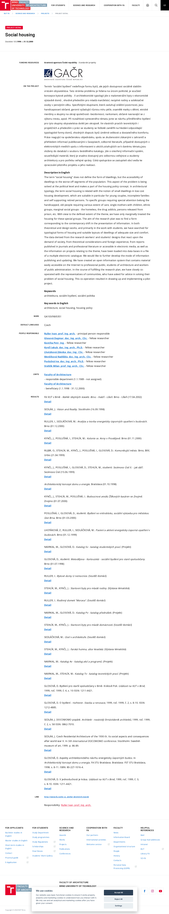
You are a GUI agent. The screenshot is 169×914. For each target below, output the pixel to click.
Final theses (37, 851)
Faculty (136, 5)
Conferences (65, 853)
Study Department (40, 832)
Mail (142, 835)
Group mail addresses (150, 839)
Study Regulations (40, 842)
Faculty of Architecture (57, 374)
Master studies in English (16, 840)
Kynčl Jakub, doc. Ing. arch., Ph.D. (63, 347)
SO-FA (143, 858)
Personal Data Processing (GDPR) (122, 866)
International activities (96, 839)
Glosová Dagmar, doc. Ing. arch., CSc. (65, 338)
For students (58, 5)
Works (62, 839)
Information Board (122, 837)
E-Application (11, 862)
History (117, 855)
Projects (45, 13)
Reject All (118, 899)
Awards (62, 835)
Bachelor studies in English (13, 834)
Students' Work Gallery (42, 855)
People (116, 851)
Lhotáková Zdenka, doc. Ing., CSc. (63, 352)
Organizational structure (124, 846)
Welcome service (94, 844)
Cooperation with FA (114, 5)
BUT (146, 849)
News (116, 832)
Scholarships (37, 846)
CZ (165, 5)
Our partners (92, 835)
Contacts (117, 860)
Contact (8, 853)
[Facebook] (144, 891)
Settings (118, 906)
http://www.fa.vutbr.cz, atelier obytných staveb (66, 797)
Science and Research (84, 5)
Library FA (145, 853)
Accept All (118, 892)
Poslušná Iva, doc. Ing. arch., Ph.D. (64, 361)
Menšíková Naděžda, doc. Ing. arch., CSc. (67, 356)
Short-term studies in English (14, 847)
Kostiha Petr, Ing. (54, 342)
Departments (119, 842)
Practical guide (11, 857)
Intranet (144, 844)
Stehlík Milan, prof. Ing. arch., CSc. (64, 366)
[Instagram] (152, 891)
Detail (47, 401)
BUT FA (7, 13)
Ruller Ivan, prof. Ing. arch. (59, 333)
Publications (64, 849)
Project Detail (61, 13)
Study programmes (40, 837)
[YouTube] (160, 891)
